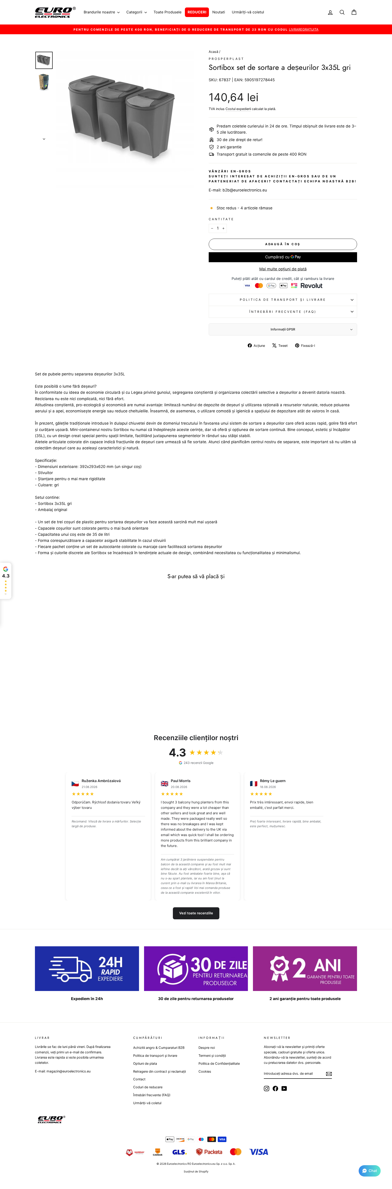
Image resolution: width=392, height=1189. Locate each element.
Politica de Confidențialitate (219, 1063)
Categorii (134, 12)
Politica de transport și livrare (283, 299)
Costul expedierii (238, 109)
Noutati (218, 12)
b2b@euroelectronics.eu (245, 190)
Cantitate (221, 219)
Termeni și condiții (212, 1055)
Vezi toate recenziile (196, 913)
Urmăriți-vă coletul (248, 12)
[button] (370, 1171)
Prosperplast (226, 59)
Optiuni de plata (145, 1063)
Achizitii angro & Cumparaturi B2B (158, 1048)
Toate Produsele (167, 12)
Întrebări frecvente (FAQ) (282, 311)
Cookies (204, 1071)
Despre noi (206, 1048)
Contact (139, 1079)
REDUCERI (197, 12)
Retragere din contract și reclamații (159, 1071)
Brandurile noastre (100, 12)
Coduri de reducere (147, 1087)
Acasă (214, 52)
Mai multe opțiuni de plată (283, 269)
